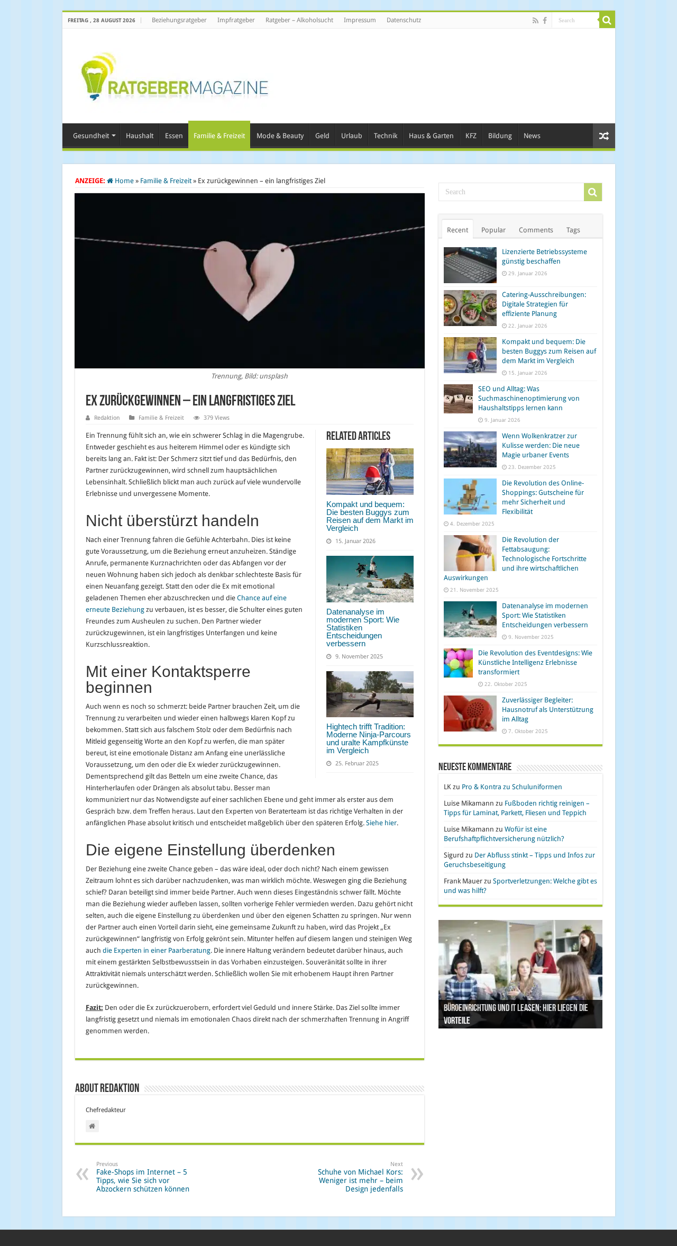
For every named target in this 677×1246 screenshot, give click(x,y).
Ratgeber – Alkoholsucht (299, 20)
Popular (493, 230)
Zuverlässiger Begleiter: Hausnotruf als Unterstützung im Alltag (547, 709)
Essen (174, 136)
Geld (322, 136)
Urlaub (351, 136)
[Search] (607, 20)
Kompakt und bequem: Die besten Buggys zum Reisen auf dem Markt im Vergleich (370, 516)
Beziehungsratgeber (179, 20)
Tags (573, 230)
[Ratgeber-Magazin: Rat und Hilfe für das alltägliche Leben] (174, 74)
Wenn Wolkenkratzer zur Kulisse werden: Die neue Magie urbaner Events (541, 445)
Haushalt (139, 136)
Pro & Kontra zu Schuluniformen (512, 787)
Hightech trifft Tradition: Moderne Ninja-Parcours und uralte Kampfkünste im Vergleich (368, 738)
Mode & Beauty (280, 136)
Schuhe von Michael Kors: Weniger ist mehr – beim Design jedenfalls (360, 1177)
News (532, 136)
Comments (536, 230)
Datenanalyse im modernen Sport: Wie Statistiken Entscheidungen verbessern (545, 615)
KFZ (471, 136)
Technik (385, 136)
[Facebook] (545, 20)
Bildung (500, 136)
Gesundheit (91, 136)
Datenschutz (404, 20)
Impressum (360, 20)
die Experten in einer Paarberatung (157, 950)
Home (123, 181)
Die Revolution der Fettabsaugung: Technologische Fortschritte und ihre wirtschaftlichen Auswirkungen (515, 559)
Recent (457, 230)
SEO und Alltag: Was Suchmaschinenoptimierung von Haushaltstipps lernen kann (529, 398)
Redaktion (107, 417)
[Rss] (535, 20)
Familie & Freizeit (219, 136)
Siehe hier (381, 823)
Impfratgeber (236, 20)
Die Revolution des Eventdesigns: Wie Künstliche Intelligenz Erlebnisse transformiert (535, 662)
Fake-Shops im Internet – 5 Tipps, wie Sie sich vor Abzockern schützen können (142, 1177)
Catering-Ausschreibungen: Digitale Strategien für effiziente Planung (544, 304)
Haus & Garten (431, 136)
